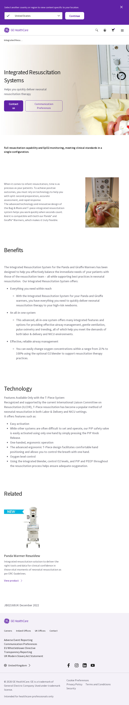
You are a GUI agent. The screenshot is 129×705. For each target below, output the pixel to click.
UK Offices (40, 630)
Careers (8, 630)
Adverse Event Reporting (18, 640)
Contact (53, 630)
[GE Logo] (16, 30)
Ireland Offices (23, 630)
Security (71, 688)
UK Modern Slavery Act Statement (23, 656)
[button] (97, 30)
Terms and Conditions (98, 684)
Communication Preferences (20, 644)
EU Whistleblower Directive (19, 648)
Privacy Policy (74, 684)
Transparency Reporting (18, 652)
